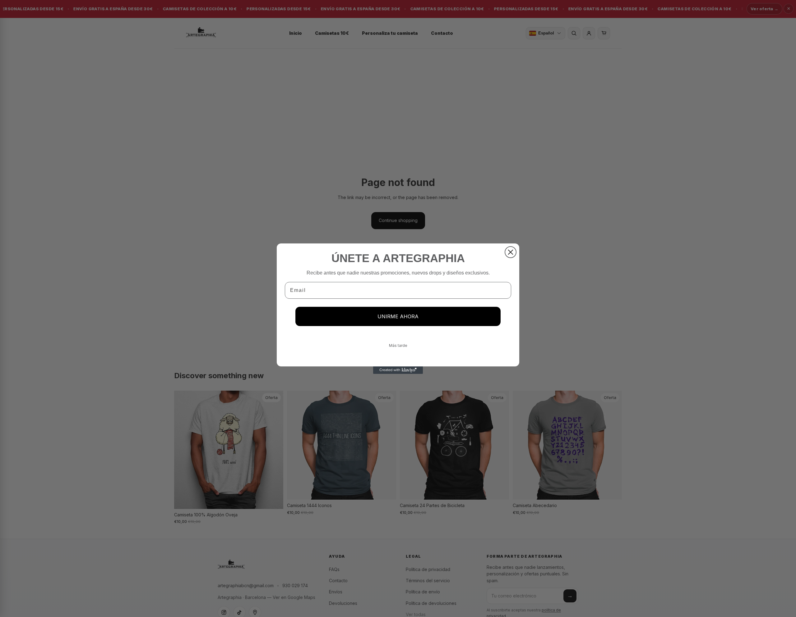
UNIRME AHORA (398, 316)
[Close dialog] (510, 252)
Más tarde (398, 345)
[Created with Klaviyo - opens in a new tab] (398, 370)
